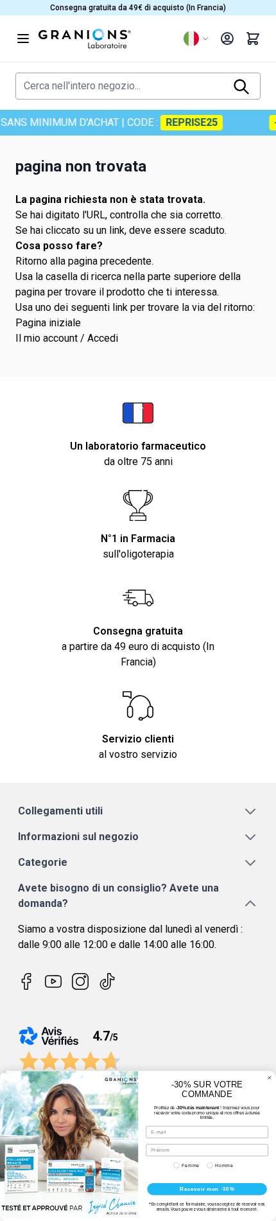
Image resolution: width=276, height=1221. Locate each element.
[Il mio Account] (227, 38)
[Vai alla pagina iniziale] (106, 39)
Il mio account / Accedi (66, 338)
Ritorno (31, 261)
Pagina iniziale (48, 323)
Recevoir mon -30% (207, 1188)
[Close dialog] (269, 1077)
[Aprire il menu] (23, 38)
